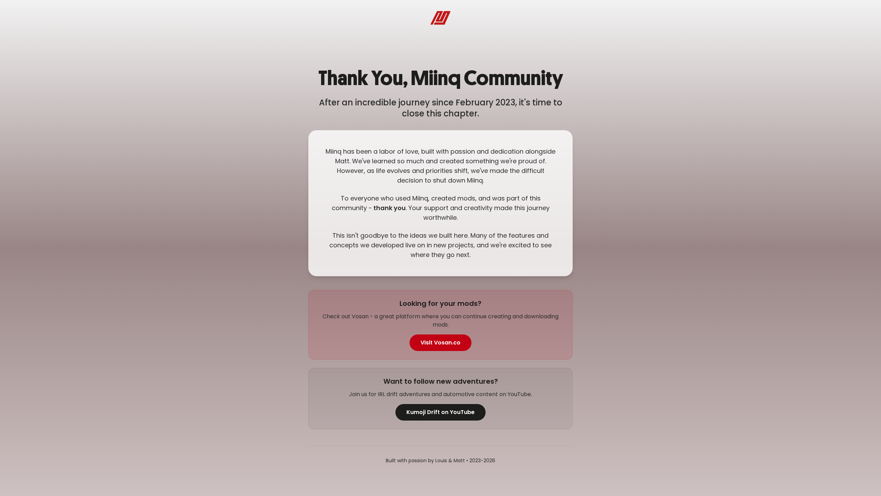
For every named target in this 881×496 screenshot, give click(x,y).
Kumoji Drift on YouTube (440, 412)
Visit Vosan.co (440, 343)
